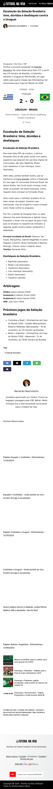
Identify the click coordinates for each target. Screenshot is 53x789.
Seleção (39, 710)
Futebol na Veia (9, 710)
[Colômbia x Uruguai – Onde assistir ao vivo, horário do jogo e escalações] (26, 552)
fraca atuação (22, 179)
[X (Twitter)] (17, 363)
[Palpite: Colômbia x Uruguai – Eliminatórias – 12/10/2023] (26, 515)
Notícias (33, 4)
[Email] (7, 369)
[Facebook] (7, 363)
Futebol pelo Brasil (26, 710)
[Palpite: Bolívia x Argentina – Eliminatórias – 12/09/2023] (26, 627)
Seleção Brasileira (13, 353)
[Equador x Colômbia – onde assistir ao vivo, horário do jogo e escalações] (26, 477)
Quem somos (12, 756)
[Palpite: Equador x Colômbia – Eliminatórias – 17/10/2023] (26, 440)
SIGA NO (19, 764)
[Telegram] (27, 363)
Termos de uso (26, 759)
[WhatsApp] (37, 363)
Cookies (42, 756)
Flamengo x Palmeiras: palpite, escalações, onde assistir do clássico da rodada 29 (30, 682)
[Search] (49, 4)
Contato (22, 756)
